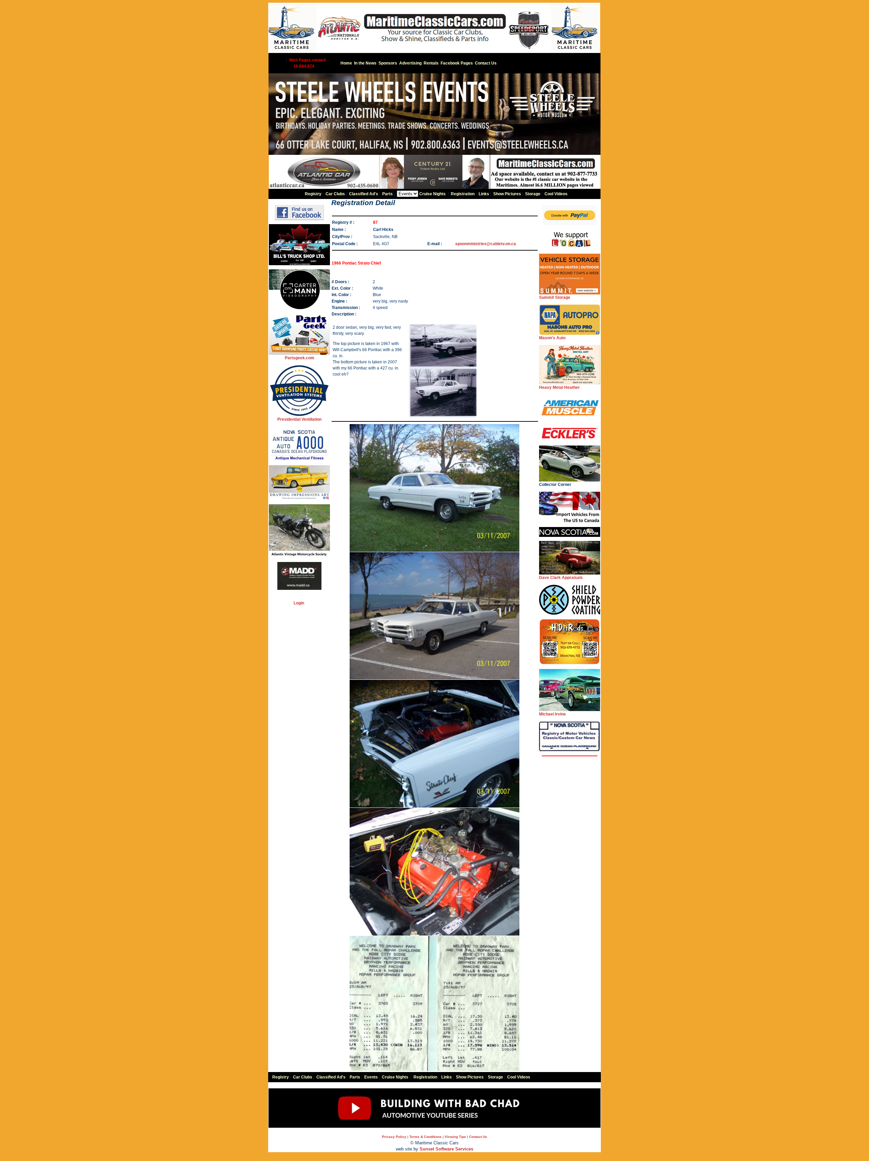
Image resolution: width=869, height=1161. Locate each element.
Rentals (431, 63)
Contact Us (486, 63)
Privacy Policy (394, 1137)
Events (371, 1077)
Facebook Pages (457, 63)
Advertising (410, 63)
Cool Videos (556, 194)
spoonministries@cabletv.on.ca (485, 243)
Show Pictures (507, 194)
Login (299, 603)
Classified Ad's (363, 194)
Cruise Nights (432, 194)
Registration (463, 194)
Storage (532, 194)
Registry (313, 194)
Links (484, 194)
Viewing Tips (455, 1137)
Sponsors (387, 63)
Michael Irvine (552, 714)
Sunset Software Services (446, 1148)
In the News (365, 63)
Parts (387, 194)
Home (346, 63)
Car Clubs (335, 194)
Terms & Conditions (425, 1137)
